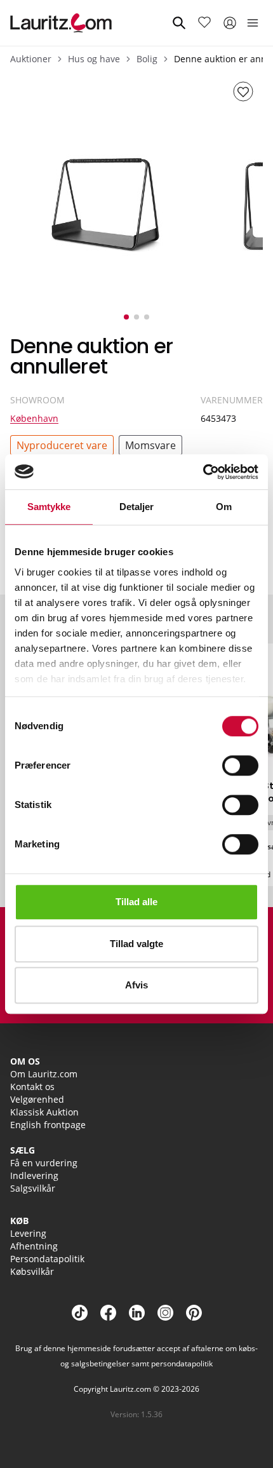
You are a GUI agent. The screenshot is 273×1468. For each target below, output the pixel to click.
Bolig (146, 59)
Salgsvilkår (32, 1188)
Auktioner (30, 59)
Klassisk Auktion (44, 1112)
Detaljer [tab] (136, 506)
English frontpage (48, 1125)
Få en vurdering (43, 1163)
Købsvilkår (32, 1271)
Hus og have (94, 59)
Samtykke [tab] (49, 506)
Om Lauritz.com (43, 1074)
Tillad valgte (136, 943)
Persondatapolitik (47, 1259)
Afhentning (34, 1246)
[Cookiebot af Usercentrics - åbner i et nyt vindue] (202, 472)
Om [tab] (224, 506)
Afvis (136, 985)
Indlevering (34, 1175)
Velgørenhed (37, 1099)
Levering (28, 1233)
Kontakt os (32, 1087)
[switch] (240, 765)
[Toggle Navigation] (253, 23)
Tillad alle (136, 901)
